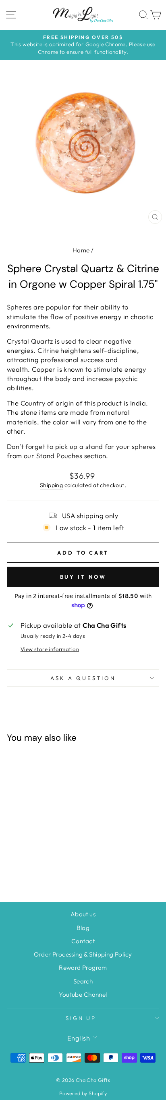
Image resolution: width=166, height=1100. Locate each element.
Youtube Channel (83, 994)
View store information (50, 649)
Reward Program (83, 967)
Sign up (81, 1018)
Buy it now (83, 577)
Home (81, 250)
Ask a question (83, 678)
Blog (83, 928)
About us (83, 914)
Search (83, 981)
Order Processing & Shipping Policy (83, 954)
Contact (83, 941)
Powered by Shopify (83, 1093)
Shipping (51, 485)
